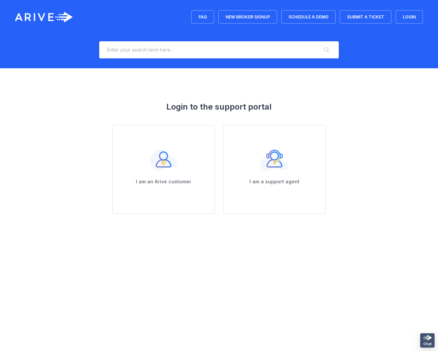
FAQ (202, 16)
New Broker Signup (248, 16)
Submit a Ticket (365, 16)
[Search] (327, 49)
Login (409, 16)
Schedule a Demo (308, 16)
